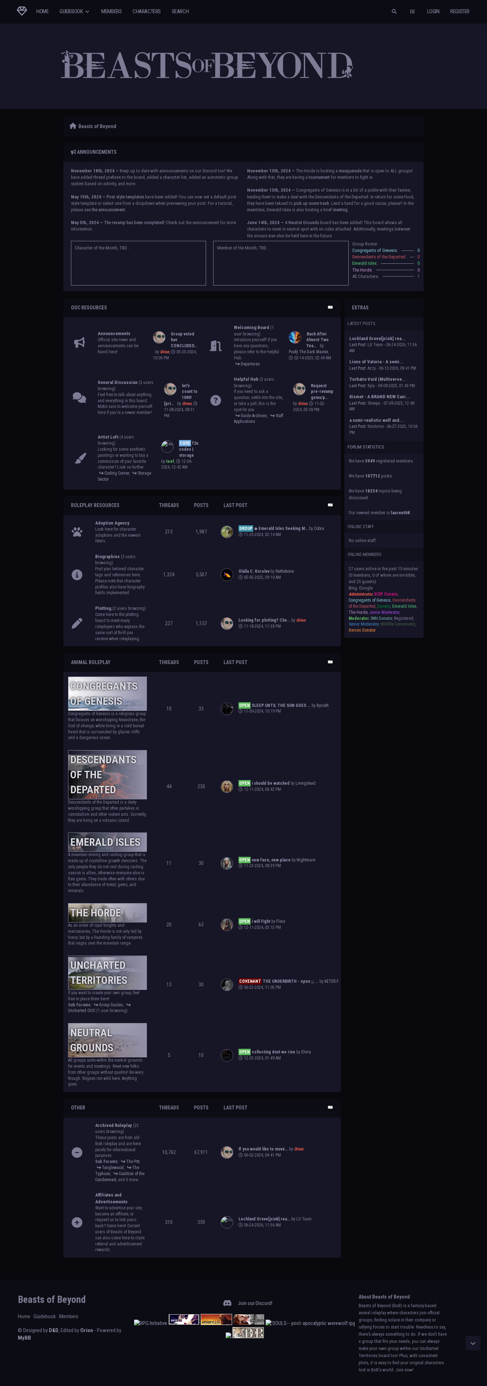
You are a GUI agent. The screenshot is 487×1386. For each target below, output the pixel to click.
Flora (280, 921)
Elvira (306, 1051)
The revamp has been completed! (134, 222)
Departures (250, 363)
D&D (53, 1330)
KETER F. (331, 981)
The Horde (95, 912)
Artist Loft (108, 437)
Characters (147, 11)
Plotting (103, 608)
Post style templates (125, 196)
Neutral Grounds (303, 222)
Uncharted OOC (81, 1010)
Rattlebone (285, 571)
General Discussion (118, 382)
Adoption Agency (112, 523)
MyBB (24, 1338)
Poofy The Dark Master (308, 351)
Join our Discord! (255, 1303)
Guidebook (72, 11)
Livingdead (306, 783)
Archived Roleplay (113, 1125)
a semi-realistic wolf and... (376, 420)
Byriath (323, 705)
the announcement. (109, 209)
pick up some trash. (312, 203)
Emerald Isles (105, 842)
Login (433, 11)
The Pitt (132, 1161)
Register (460, 11)
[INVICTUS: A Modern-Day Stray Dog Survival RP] (249, 1323)
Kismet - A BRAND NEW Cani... (379, 396)
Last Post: (357, 344)
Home (42, 11)
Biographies (107, 556)
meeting (340, 209)
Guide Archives (254, 415)
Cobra (319, 528)
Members (111, 11)
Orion (86, 1330)
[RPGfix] (184, 1323)
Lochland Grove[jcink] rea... (377, 338)
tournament (319, 177)
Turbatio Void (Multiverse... (377, 379)
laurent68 (400, 512)
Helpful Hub (246, 379)
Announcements (114, 333)
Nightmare (306, 860)
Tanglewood (113, 1167)
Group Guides (111, 1004)
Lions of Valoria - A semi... (376, 361)
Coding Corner (116, 473)
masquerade (350, 170)
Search (180, 11)
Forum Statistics (366, 447)
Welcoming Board (251, 327)
